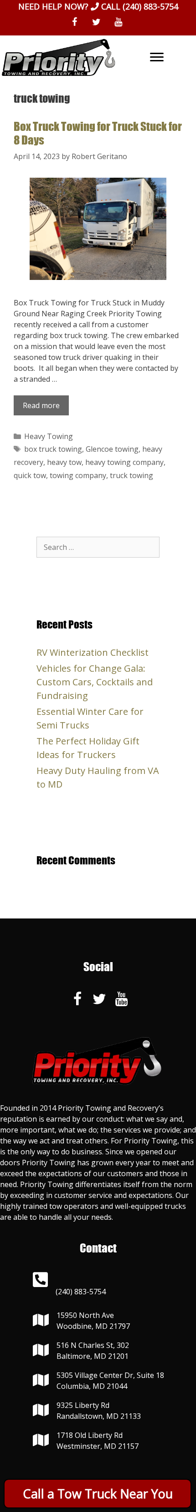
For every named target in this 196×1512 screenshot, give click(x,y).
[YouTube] (118, 22)
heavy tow (64, 462)
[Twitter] (96, 22)
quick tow (30, 475)
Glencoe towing (112, 449)
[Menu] (156, 57)
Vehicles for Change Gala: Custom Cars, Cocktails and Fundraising (94, 682)
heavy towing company (124, 462)
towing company (78, 475)
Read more (41, 405)
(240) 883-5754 (150, 6)
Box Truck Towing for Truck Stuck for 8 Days (98, 133)
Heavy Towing (48, 436)
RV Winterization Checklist (92, 652)
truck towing (131, 475)
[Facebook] (74, 22)
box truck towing (53, 449)
